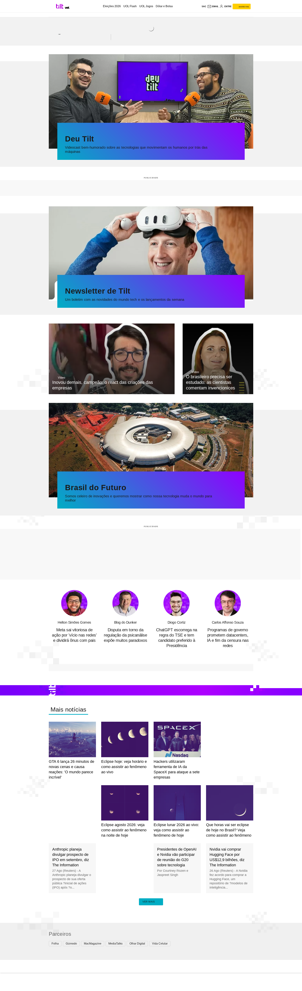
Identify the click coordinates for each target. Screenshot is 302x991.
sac (204, 6)
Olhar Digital (137, 943)
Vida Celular (160, 943)
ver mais (148, 901)
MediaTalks (115, 943)
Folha (55, 943)
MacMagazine (92, 943)
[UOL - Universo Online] (67, 7)
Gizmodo (71, 943)
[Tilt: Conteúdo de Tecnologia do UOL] (60, 6)
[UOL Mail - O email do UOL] (212, 6)
